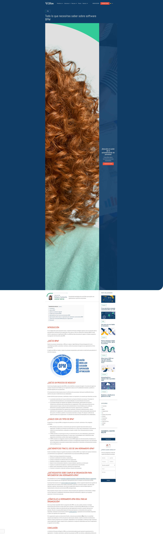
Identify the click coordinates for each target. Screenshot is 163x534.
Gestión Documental (106, 414)
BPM (103, 425)
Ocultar (60, 306)
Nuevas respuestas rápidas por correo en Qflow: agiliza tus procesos (108, 342)
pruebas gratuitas (73, 511)
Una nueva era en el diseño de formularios (108, 325)
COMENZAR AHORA (108, 163)
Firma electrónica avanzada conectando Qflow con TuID (108, 309)
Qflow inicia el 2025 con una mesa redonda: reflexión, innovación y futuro (107, 360)
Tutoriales (104, 406)
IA (102, 413)
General (103, 416)
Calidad (103, 423)
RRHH (103, 409)
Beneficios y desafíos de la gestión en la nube (108, 395)
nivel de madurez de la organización (68, 483)
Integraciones (105, 411)
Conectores (104, 418)
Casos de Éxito (105, 421)
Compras (104, 419)
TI (102, 407)
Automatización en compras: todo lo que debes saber (108, 379)
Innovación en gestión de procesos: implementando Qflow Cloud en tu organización (78, 478)
